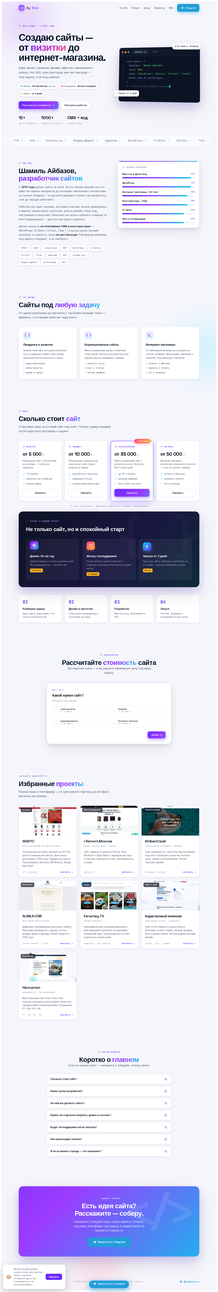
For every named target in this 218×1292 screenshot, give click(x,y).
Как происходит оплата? (108, 1139)
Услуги (135, 8)
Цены (147, 8)
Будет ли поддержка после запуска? (108, 1127)
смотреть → (66, 872)
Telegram (190, 8)
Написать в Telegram (111, 1242)
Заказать (40, 492)
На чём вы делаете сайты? (108, 1103)
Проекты (159, 8)
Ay (29, 8)
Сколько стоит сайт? (108, 1079)
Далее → (156, 734)
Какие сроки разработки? (108, 1091)
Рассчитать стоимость (36, 105)
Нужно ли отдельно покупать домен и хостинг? (108, 1115)
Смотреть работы (75, 105)
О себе (123, 8)
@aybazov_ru (191, 1281)
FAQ (171, 8)
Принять (54, 1276)
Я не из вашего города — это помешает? (108, 1151)
